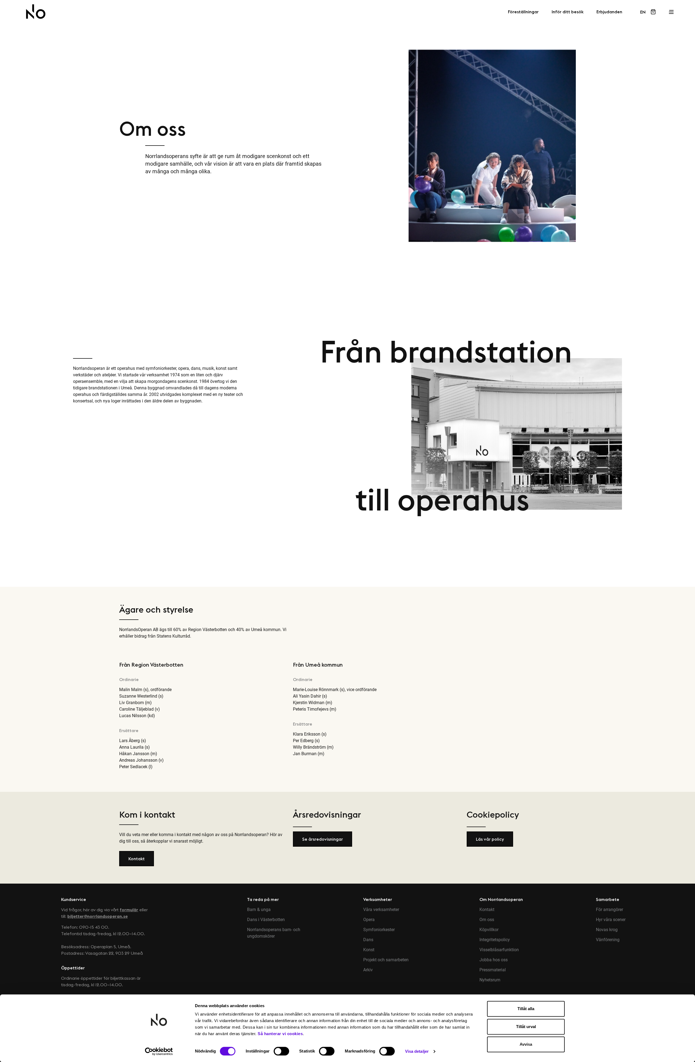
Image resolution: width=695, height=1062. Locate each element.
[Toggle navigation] (671, 10)
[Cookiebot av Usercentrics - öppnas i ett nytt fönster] (159, 1051)
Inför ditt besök (567, 12)
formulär (129, 909)
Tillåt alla (525, 1008)
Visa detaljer (417, 1051)
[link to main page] (35, 11)
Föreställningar (523, 12)
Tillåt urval (526, 1026)
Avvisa (526, 1044)
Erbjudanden (609, 12)
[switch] (281, 1051)
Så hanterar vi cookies (280, 1033)
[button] (136, 858)
